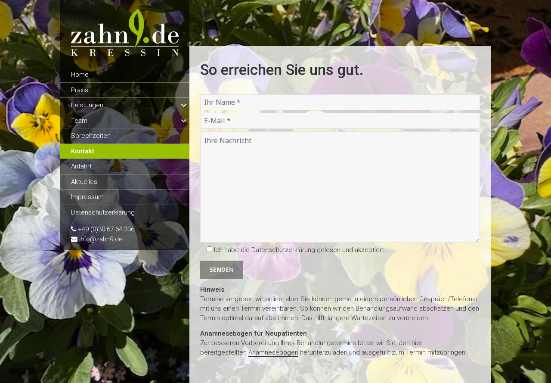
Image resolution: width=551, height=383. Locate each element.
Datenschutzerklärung (103, 212)
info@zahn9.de (101, 239)
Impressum (87, 197)
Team (79, 121)
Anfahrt (81, 166)
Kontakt (82, 151)
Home (80, 74)
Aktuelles (84, 182)
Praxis (79, 90)
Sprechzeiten (91, 136)
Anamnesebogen (273, 352)
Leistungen (87, 105)
